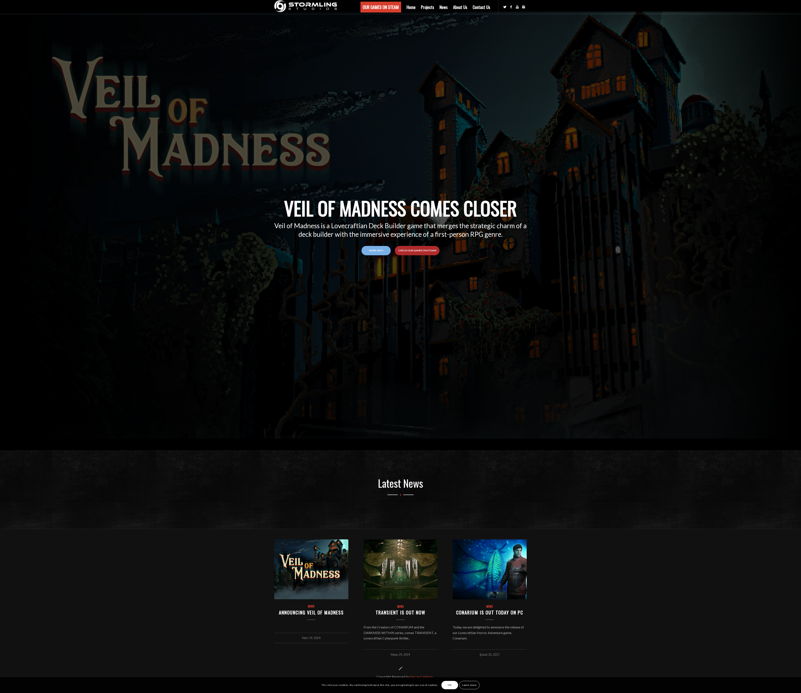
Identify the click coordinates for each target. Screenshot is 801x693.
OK (450, 685)
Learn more (469, 685)
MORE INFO (376, 250)
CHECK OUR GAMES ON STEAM (417, 250)
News (311, 606)
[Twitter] (505, 7)
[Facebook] (511, 7)
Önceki (280, 585)
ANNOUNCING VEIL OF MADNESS (311, 612)
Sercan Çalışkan (421, 677)
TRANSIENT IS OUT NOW (400, 612)
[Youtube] (517, 7)
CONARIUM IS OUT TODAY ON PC (489, 612)
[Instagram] (523, 7)
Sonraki (520, 585)
